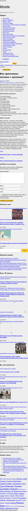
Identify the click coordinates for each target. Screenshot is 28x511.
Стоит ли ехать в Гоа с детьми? (9, 258)
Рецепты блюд (7, 50)
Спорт (4, 51)
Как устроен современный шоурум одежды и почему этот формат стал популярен (13, 268)
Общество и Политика (9, 42)
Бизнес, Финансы (8, 20)
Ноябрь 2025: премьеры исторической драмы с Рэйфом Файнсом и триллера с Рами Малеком (12, 289)
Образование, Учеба (9, 40)
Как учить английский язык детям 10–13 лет (13, 263)
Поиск (1, 248)
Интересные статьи (8, 31)
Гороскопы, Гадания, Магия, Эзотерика (14, 24)
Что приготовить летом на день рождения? (11, 229)
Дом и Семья (6, 26)
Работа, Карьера (7, 47)
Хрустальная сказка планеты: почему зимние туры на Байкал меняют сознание (13, 265)
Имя (1, 186)
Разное (5, 48)
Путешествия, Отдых (9, 45)
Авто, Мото (6, 18)
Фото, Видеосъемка (8, 54)
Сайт (1, 192)
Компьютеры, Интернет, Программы (13, 36)
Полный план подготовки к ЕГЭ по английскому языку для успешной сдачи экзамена (14, 430)
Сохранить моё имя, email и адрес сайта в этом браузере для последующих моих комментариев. (13, 196)
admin (1, 81)
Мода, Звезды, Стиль (9, 37)
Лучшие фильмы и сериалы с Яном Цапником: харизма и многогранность (12, 315)
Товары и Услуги (8, 53)
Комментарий (4, 171)
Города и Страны (8, 23)
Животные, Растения (9, 28)
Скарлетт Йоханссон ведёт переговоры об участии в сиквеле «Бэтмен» (13, 282)
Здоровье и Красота (8, 29)
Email (2, 189)
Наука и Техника (8, 39)
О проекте (6, 59)
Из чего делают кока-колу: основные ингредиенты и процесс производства (12, 223)
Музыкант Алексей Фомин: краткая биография (11, 321)
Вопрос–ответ (7, 21)
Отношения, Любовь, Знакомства (12, 43)
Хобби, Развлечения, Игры (10, 56)
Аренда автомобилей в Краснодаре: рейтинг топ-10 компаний (11, 382)
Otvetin (5, 7)
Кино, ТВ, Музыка (8, 34)
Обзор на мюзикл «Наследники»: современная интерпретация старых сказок (14, 357)
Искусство (6, 32)
